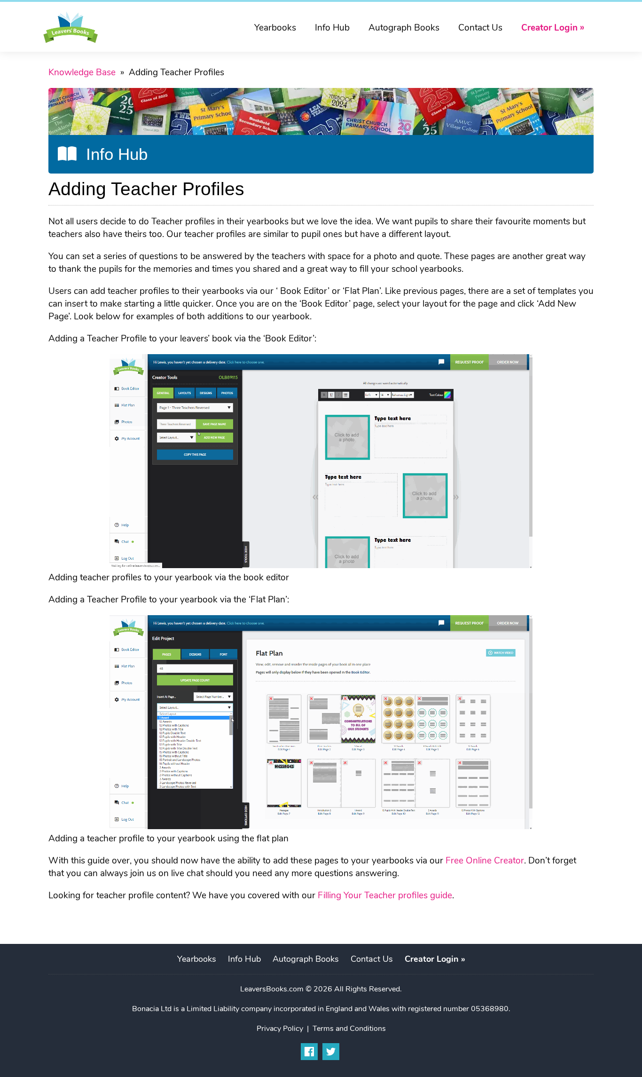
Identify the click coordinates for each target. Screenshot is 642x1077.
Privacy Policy (280, 1028)
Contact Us (480, 27)
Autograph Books (403, 27)
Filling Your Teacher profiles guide (385, 895)
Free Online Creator (485, 860)
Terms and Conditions (349, 1028)
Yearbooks (275, 27)
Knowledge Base (82, 72)
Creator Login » (552, 27)
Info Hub (332, 27)
